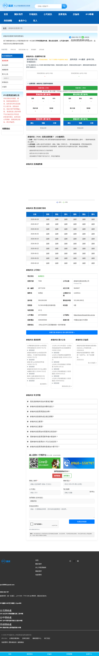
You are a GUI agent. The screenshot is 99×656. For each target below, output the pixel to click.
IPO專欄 (89, 14)
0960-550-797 (4, 592)
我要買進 (43, 88)
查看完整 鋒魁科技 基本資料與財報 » (62, 332)
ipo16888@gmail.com (7, 584)
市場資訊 (33, 14)
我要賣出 (80, 88)
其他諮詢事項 (33, 506)
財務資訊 (5, 82)
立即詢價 (41, 49)
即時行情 (13, 49)
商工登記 (47, 638)
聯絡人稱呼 (33, 480)
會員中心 (23, 20)
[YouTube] (78, 561)
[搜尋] (64, 6)
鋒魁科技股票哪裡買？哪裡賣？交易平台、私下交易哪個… (85, 355)
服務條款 (21, 642)
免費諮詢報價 (81, 521)
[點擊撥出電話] (79, 463)
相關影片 (6, 78)
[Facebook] (70, 561)
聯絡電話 (66, 480)
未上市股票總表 (40, 567)
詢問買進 (57, 476)
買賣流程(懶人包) (23, 49)
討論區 (76, 14)
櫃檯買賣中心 (37, 638)
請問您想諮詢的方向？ (62, 471)
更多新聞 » (43, 384)
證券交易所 (26, 638)
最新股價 (5, 60)
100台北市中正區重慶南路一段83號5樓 (52, 325)
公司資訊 (48, 14)
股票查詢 (62, 14)
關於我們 (38, 564)
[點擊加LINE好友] (44, 463)
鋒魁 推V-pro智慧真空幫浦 (35, 362)
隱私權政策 (13, 642)
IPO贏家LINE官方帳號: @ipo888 (10, 603)
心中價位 (32, 489)
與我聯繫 (8, 20)
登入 (35, 20)
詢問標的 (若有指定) (36, 497)
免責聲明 (38, 575)
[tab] (62, 401)
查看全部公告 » (67, 386)
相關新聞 (5, 70)
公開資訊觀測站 (14, 638)
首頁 (6, 14)
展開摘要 (32, 350)
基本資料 (5, 65)
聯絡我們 (38, 571)
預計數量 (66, 489)
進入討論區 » (92, 363)
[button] (62, 401)
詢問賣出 (67, 476)
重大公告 (5, 74)
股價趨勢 (33, 49)
